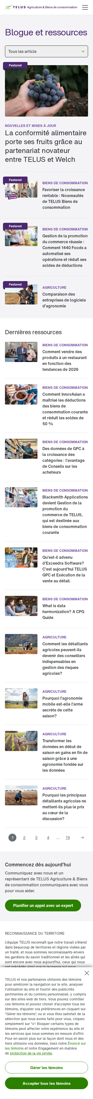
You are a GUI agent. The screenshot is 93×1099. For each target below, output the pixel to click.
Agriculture (54, 287)
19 (68, 838)
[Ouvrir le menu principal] (85, 7)
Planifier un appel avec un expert (43, 905)
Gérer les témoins (46, 1067)
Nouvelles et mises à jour (30, 125)
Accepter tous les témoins (47, 1083)
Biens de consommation (65, 182)
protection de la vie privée (31, 1053)
